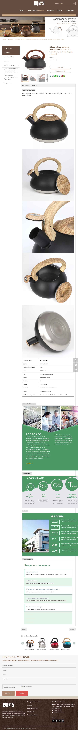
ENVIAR (8, 693)
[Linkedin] (56, 721)
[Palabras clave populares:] (74, 3)
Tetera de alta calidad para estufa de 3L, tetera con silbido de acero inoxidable (30, 649)
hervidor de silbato (32, 715)
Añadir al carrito (59, 71)
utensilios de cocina (9, 65)
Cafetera (6, 61)
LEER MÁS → (29, 463)
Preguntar (59, 67)
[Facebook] (53, 721)
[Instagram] (63, 721)
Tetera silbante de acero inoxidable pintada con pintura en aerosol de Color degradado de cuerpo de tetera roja (42, 649)
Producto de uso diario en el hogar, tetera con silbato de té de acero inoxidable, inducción (66, 649)
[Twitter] (59, 721)
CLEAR (21, 693)
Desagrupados (7, 83)
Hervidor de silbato (9, 57)
